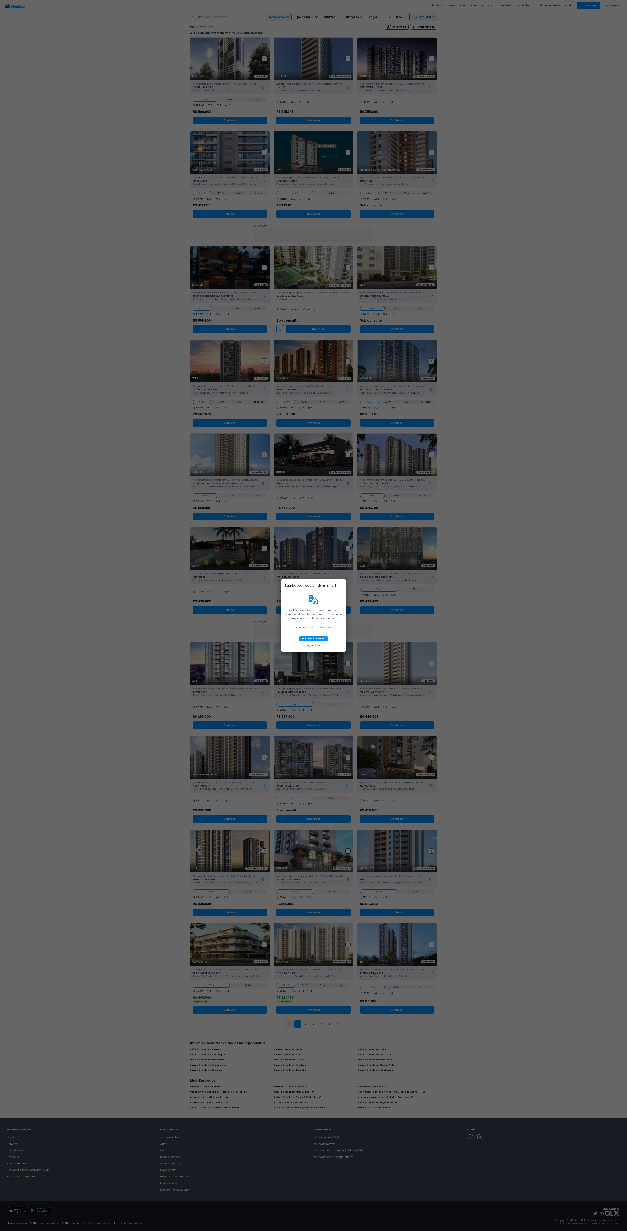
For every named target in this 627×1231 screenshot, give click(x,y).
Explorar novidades (313, 638)
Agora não (313, 645)
